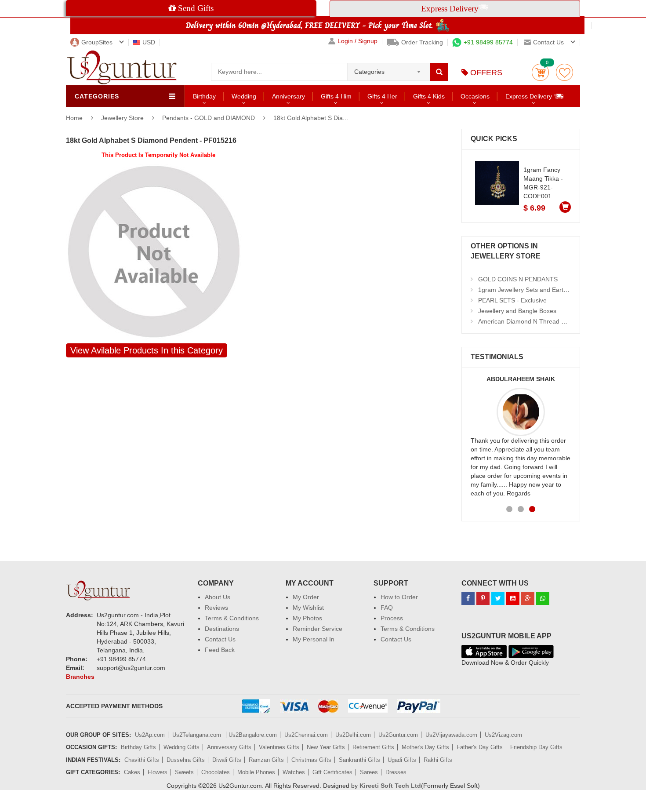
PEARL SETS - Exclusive (512, 300)
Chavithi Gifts (141, 760)
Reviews (216, 607)
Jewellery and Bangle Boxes (517, 310)
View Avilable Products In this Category (146, 350)
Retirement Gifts (373, 747)
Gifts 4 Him (336, 96)
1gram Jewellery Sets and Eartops (525, 289)
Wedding (244, 96)
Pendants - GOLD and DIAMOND (208, 117)
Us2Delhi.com (353, 735)
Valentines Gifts (279, 747)
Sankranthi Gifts (359, 760)
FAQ (387, 607)
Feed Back (220, 649)
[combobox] (389, 69)
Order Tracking (422, 42)
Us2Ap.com (150, 735)
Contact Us (220, 639)
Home (74, 117)
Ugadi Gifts (402, 760)
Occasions (475, 96)
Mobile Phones (256, 772)
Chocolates (215, 772)
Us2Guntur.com (398, 735)
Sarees (369, 772)
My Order (306, 597)
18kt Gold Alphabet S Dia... (310, 117)
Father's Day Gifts (480, 747)
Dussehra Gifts (186, 760)
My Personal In (313, 639)
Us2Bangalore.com (253, 735)
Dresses (395, 772)
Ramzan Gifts (266, 760)
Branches (80, 676)
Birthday (204, 96)
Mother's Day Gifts (425, 747)
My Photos (307, 618)
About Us (217, 597)
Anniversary (288, 96)
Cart (540, 72)
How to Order (399, 597)
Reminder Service (317, 628)
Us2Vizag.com (503, 735)
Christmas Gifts (311, 760)
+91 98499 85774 (488, 42)
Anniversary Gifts (229, 747)
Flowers (157, 772)
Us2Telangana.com (197, 735)
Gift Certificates (332, 772)
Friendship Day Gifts (536, 747)
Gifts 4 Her (382, 96)
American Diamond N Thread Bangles (531, 321)
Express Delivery (529, 96)
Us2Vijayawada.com (451, 735)
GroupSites (97, 42)
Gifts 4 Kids (429, 96)
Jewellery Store (123, 117)
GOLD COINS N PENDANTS (518, 279)
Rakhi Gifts (438, 760)
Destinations (222, 628)
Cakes (132, 772)
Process (392, 618)
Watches (294, 772)
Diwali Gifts (226, 760)
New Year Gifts (326, 747)
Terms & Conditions (232, 618)
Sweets (184, 772)
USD (148, 42)
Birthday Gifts (138, 747)
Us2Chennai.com (306, 735)
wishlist (564, 72)
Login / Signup (357, 41)
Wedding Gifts (181, 747)
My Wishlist (308, 607)
